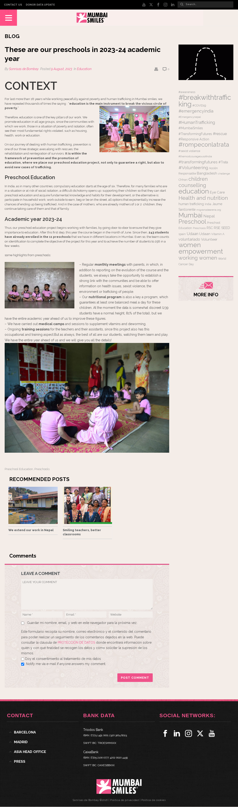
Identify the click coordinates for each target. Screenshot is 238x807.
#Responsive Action (193, 139)
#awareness (186, 92)
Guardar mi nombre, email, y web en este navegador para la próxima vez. (82, 623)
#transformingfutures (198, 162)
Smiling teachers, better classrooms (82, 532)
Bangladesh (207, 173)
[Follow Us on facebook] (165, 733)
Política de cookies (153, 800)
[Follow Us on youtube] (212, 733)
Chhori (183, 179)
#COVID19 (199, 105)
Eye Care (217, 192)
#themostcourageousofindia (195, 156)
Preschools (42, 469)
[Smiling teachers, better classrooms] (87, 505)
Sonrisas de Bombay (24, 69)
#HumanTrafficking (196, 122)
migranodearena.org (208, 209)
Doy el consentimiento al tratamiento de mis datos (63, 659)
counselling (192, 185)
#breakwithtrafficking (204, 100)
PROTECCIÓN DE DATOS (77, 642)
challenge (224, 173)
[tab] (43, 732)
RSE (217, 228)
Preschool (192, 221)
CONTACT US (13, 4)
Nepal (209, 216)
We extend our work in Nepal (30, 530)
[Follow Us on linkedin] (177, 733)
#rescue (220, 134)
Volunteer (209, 239)
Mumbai (190, 215)
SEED (225, 228)
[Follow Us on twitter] (200, 733)
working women (197, 258)
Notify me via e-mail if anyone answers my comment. (66, 664)
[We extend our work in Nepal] (33, 505)
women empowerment (200, 248)
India (208, 204)
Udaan (192, 233)
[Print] (156, 69)
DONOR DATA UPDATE (40, 4)
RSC (210, 228)
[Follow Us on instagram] (188, 733)
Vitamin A (217, 234)
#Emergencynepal (189, 117)
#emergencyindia (195, 111)
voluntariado (189, 239)
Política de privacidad (124, 800)
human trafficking (191, 204)
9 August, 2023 (61, 69)
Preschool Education (19, 469)
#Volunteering (193, 167)
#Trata (223, 162)
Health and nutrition (203, 198)
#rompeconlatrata (203, 144)
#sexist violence (189, 151)
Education (84, 69)
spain (182, 234)
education (193, 191)
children (198, 179)
